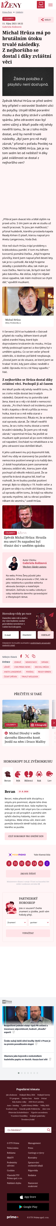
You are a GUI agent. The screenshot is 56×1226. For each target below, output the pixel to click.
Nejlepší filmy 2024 (27, 1095)
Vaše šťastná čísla (42, 854)
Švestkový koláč (28, 1119)
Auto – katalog (13, 1105)
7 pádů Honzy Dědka (29, 1105)
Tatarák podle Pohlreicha (29, 1109)
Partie (36, 1098)
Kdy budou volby (19, 1102)
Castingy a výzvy (36, 1152)
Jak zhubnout (11, 1095)
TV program (14, 1098)
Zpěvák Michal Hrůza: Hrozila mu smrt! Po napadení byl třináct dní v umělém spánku (25, 541)
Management (34, 1143)
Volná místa (12, 1148)
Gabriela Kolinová (11, 26)
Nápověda (33, 1170)
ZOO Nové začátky (36, 1102)
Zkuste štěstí (28, 873)
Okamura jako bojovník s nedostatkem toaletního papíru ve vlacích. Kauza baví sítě (26, 1058)
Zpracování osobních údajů (35, 1164)
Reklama (11, 1152)
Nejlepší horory (43, 1095)
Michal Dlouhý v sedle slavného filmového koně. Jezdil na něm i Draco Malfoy (25, 737)
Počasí (44, 1098)
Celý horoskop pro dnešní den (25, 836)
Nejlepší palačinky (37, 1116)
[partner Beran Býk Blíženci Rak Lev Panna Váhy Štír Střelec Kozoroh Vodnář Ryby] (39, 922)
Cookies (11, 1170)
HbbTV (10, 1157)
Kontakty (32, 1157)
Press (30, 1148)
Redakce (32, 1175)
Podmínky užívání (12, 1164)
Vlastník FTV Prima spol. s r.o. (14, 1177)
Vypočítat (28, 933)
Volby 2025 (44, 1105)
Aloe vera (46, 1109)
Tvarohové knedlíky (19, 1116)
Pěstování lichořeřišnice (19, 1112)
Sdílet (44, 21)
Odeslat (45, 635)
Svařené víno (11, 1109)
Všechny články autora (34, 566)
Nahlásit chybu (14, 1183)
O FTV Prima (13, 1143)
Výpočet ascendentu (39, 1112)
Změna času (27, 1098)
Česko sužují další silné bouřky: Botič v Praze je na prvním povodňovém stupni (27, 1042)
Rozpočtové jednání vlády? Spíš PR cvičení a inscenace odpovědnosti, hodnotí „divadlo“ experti (26, 1029)
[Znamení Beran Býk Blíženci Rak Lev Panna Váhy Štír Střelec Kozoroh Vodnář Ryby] (28, 635)
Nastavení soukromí (33, 1185)
